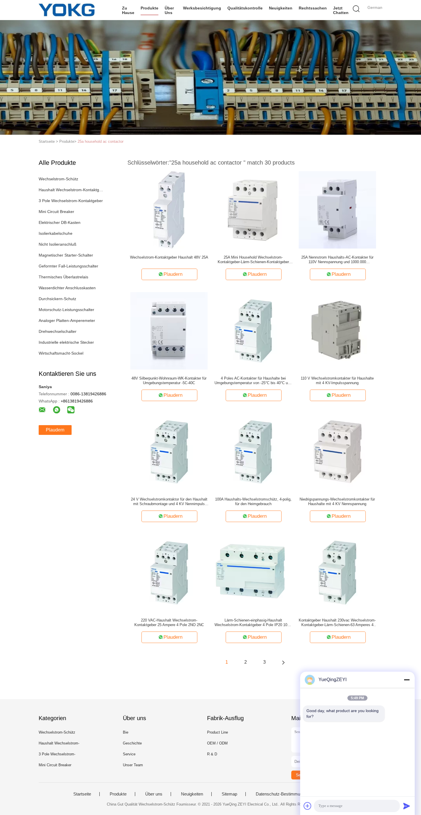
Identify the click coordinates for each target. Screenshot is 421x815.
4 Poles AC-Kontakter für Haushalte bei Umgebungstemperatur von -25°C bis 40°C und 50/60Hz (253, 380)
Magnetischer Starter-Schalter (66, 255)
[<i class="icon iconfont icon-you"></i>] (283, 662)
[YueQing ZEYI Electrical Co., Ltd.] (67, 10)
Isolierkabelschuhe (55, 233)
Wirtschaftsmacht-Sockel (61, 353)
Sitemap (229, 794)
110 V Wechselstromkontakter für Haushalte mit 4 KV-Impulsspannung (337, 380)
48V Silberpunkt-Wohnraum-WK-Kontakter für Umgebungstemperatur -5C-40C (168, 380)
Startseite (82, 794)
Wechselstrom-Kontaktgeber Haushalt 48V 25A (169, 257)
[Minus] (406, 679)
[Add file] (308, 806)
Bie (125, 732)
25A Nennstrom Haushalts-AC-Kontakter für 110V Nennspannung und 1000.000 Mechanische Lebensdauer (337, 259)
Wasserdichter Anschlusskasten (67, 288)
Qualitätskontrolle (245, 8)
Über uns (169, 10)
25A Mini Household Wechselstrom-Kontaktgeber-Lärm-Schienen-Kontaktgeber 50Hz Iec (253, 259)
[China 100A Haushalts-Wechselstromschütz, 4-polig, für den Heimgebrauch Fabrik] (253, 451)
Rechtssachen (313, 8)
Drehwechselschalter (57, 331)
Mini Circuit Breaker (56, 211)
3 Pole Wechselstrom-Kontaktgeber (71, 200)
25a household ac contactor (100, 141)
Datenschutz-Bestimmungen (282, 794)
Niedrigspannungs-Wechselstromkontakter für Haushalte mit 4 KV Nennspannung (337, 501)
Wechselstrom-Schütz (58, 179)
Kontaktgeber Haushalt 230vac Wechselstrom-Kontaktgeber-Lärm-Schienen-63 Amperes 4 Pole (337, 622)
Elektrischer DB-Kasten (59, 222)
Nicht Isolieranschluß (57, 244)
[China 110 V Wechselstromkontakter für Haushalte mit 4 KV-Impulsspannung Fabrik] (337, 330)
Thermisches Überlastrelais (63, 277)
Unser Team (133, 765)
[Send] (406, 806)
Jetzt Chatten (341, 10)
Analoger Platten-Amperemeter (67, 320)
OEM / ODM (217, 743)
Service (129, 754)
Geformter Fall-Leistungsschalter (68, 266)
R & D (212, 754)
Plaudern (55, 429)
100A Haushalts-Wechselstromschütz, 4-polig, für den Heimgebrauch (253, 501)
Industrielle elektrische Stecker (66, 342)
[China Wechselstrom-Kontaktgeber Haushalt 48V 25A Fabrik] (169, 209)
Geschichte (132, 743)
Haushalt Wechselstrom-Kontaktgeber (71, 189)
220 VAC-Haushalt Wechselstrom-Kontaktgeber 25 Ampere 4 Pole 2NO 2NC (169, 622)
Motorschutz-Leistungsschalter (66, 309)
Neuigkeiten (280, 8)
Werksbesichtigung (202, 8)
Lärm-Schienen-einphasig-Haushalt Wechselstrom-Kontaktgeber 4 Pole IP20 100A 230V (253, 622)
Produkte (149, 8)
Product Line (217, 732)
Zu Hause (128, 10)
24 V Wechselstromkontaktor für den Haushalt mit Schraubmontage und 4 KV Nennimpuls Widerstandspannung (169, 501)
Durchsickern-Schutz (57, 298)
